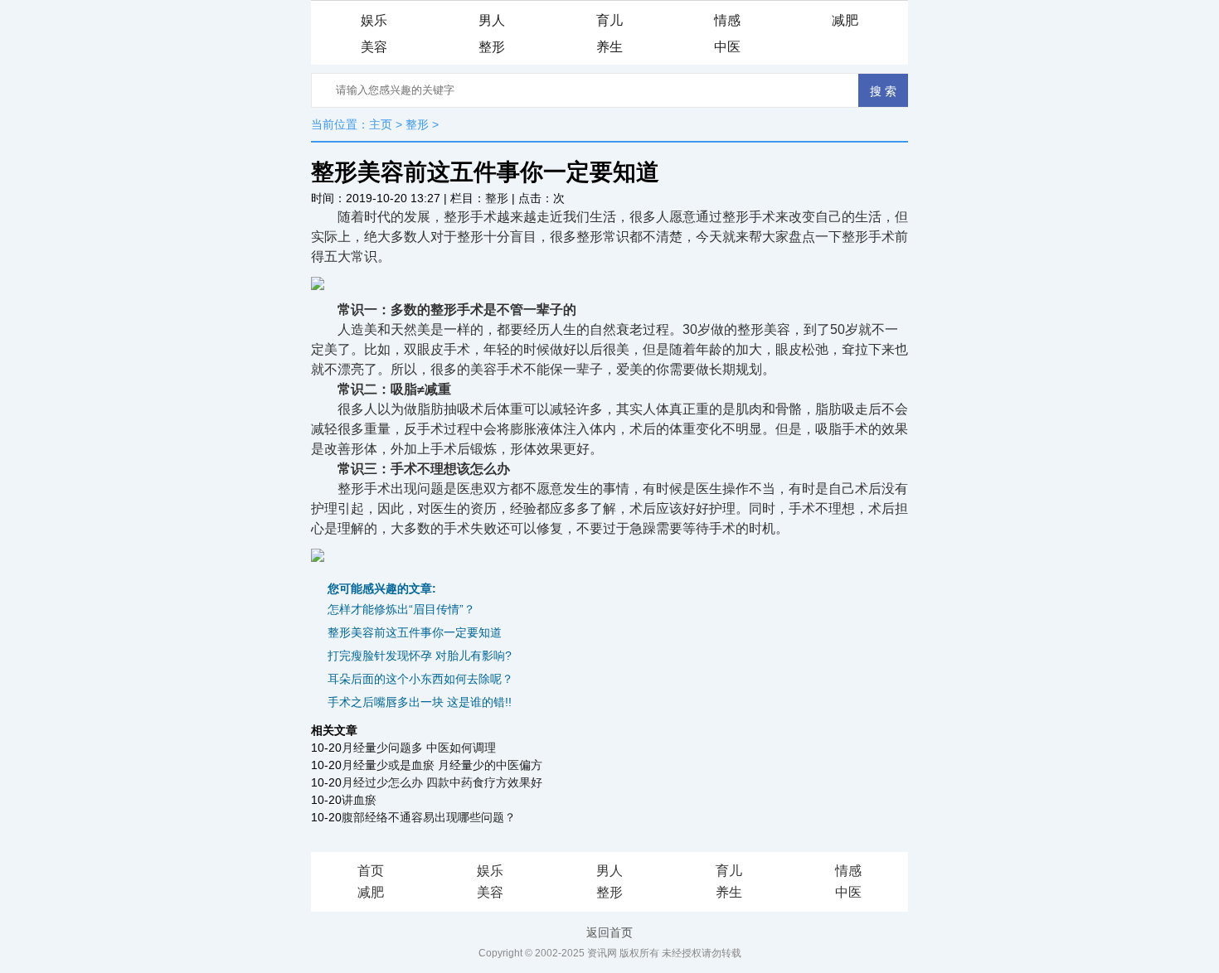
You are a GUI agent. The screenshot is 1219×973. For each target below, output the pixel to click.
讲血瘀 (359, 799)
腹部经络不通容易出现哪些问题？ (429, 817)
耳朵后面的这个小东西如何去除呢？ (420, 678)
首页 (370, 871)
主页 (380, 124)
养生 (609, 47)
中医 (727, 47)
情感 (727, 20)
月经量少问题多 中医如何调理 (419, 747)
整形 (491, 47)
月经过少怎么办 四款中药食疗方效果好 (442, 782)
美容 (374, 47)
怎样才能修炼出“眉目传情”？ (401, 609)
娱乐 (374, 20)
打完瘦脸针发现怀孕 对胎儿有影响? (420, 655)
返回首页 (609, 932)
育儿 (609, 20)
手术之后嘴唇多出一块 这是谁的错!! (420, 702)
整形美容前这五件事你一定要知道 (415, 632)
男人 (491, 20)
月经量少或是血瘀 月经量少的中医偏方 (442, 765)
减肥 (845, 20)
